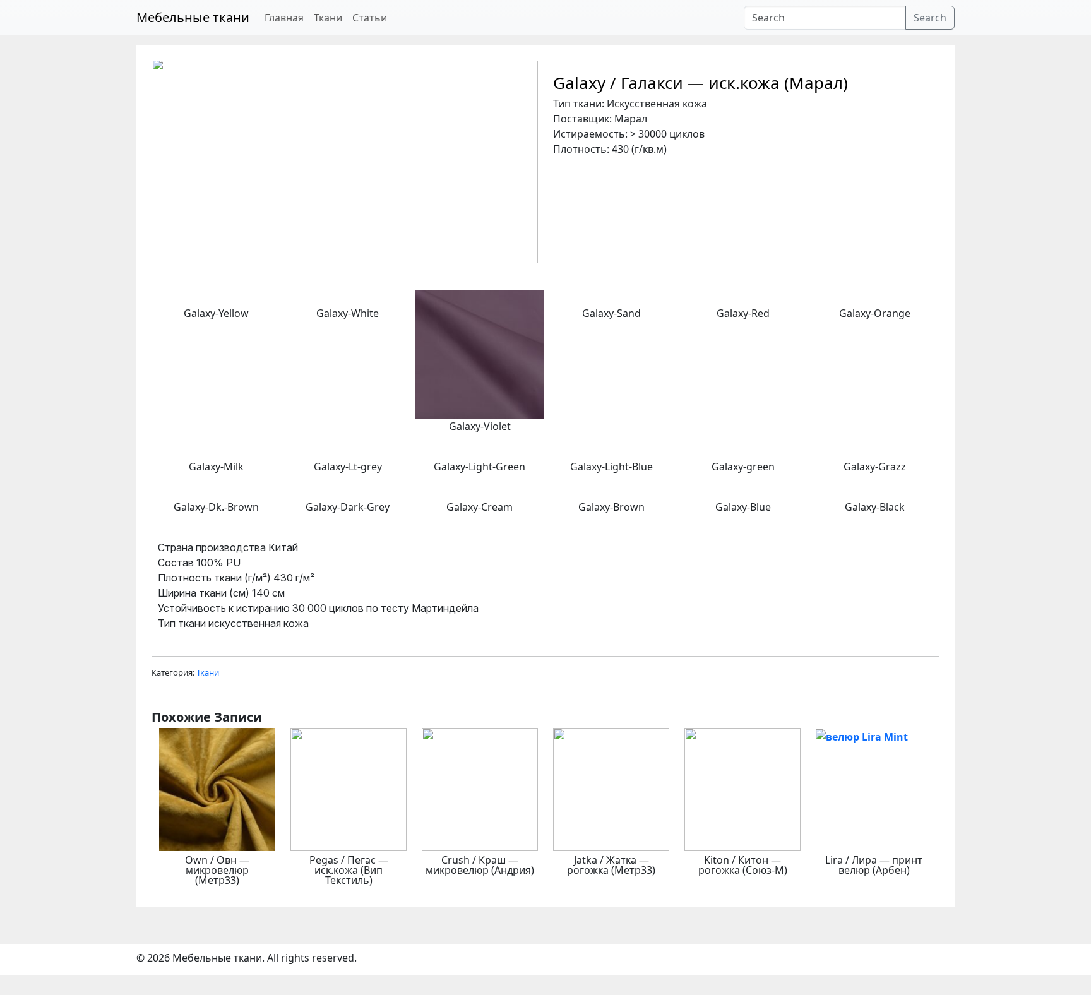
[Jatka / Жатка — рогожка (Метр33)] (611, 788)
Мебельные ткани (192, 17)
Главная (284, 18)
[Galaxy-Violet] (479, 353)
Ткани (328, 18)
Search (930, 18)
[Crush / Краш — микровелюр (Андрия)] (480, 788)
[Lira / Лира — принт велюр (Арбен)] (862, 735)
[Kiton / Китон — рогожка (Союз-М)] (742, 788)
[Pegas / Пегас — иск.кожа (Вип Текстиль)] (348, 788)
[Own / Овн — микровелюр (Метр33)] (217, 788)
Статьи (369, 18)
